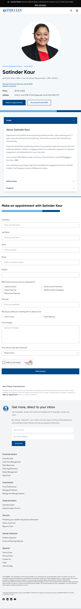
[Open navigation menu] (77, 11)
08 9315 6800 (20, 91)
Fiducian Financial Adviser (12, 66)
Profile (8, 120)
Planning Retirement (10, 469)
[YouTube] (15, 599)
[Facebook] (4, 599)
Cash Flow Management (12, 462)
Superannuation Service (11, 508)
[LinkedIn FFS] (11, 599)
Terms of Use (7, 552)
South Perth (28, 66)
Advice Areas (11, 181)
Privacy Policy (8, 556)
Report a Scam (8, 526)
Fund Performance (9, 487)
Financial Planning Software (13, 541)
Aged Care (7, 475)
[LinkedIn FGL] (7, 599)
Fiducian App (8, 566)
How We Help (8, 459)
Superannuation (8, 505)
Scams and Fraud (9, 523)
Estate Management (10, 472)
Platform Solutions (9, 538)
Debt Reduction (8, 465)
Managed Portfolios (10, 490)
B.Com (67, 157)
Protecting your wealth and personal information (20, 520)
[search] (71, 11)
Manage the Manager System (13, 493)
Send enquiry (41, 371)
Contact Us (7, 559)
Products (9, 188)
